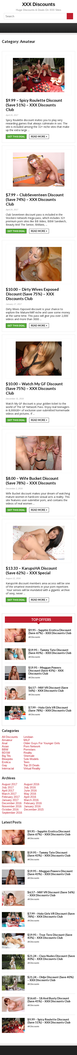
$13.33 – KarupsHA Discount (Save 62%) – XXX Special (31, 570)
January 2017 (10, 800)
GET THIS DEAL (16, 136)
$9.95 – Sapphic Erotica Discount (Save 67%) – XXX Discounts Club (49, 631)
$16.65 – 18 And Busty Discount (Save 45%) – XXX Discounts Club (48, 1000)
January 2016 (32, 806)
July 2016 (30, 787)
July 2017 (8, 787)
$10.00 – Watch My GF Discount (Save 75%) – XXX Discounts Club (34, 388)
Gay (4, 765)
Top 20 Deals (31, 765)
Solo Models (31, 759)
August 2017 (9, 784)
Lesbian (28, 736)
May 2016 (30, 793)
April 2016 (30, 796)
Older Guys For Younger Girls (42, 743)
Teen (26, 762)
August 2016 (31, 784)
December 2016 (11, 803)
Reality (28, 752)
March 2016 (31, 800)
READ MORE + (39, 136)
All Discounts (34, 637)
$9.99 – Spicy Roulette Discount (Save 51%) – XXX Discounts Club (34, 105)
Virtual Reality (32, 768)
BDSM (6, 752)
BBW (5, 749)
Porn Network (32, 746)
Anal (4, 743)
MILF (27, 740)
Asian (5, 746)
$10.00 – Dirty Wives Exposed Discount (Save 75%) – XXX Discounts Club (32, 294)
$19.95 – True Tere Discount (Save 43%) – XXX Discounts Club (49, 936)
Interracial (8, 768)
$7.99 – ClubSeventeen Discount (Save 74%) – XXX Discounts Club (35, 199)
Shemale (29, 755)
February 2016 (33, 803)
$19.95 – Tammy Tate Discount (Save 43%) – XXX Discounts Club (49, 651)
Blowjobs (7, 759)
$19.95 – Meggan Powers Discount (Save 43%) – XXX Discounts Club (46, 670)
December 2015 (34, 809)
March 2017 (9, 793)
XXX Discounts (38, 4)
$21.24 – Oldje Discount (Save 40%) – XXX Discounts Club (50, 978)
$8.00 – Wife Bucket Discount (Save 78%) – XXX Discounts (32, 480)
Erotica (6, 762)
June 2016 (30, 790)
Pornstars (30, 749)
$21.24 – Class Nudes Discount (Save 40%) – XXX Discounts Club (51, 957)
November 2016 (11, 806)
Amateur (7, 740)
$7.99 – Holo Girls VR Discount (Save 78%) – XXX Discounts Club (49, 709)
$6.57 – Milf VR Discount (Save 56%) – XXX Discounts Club (48, 689)
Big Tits (6, 755)
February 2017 (11, 796)
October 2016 (10, 809)
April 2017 (8, 790)
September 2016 (12, 812)
